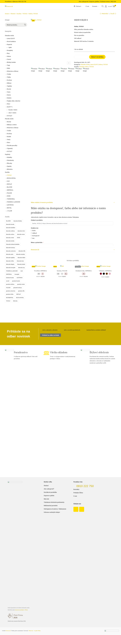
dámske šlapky (10, 264)
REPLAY (9, 184)
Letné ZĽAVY (94, 64)
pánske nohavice (10, 291)
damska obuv (21, 231)
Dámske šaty (20, 261)
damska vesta (21, 234)
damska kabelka (10, 227)
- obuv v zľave (12, 113)
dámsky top (21, 267)
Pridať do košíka (97, 57)
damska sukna (84, 66)
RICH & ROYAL (11, 178)
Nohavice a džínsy (12, 71)
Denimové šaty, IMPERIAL (84, 271)
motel (7, 281)
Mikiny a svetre (12, 124)
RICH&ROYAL (9, 297)
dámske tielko (21, 257)
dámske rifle (22, 251)
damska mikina (10, 231)
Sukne (101, 64)
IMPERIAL (10, 190)
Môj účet (113, 1)
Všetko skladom (58, 352)
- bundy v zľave (12, 110)
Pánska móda (9, 119)
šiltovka (15, 301)
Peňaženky (10, 160)
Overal (9, 59)
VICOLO (25, 13)
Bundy (9, 89)
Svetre (9, 95)
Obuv (8, 104)
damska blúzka (17, 221)
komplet (17, 274)
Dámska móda (85, 64)
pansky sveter (21, 284)
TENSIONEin (11, 199)
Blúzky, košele (11, 62)
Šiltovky (9, 163)
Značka (19, 13)
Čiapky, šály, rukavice (13, 101)
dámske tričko (10, 261)
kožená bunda (10, 277)
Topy (8, 65)
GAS (8, 181)
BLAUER (9, 187)
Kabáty (9, 98)
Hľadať (25, 25)
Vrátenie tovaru (105, 1)
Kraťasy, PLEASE (62, 271)
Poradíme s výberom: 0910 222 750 (15, 1)
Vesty (8, 92)
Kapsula (9, 44)
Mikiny (9, 83)
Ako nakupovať (83, 1)
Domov (7, 13)
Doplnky (7, 154)
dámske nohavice (11, 251)
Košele (9, 136)
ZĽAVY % (9, 107)
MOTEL (9, 208)
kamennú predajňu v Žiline (21, 609)
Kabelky (9, 157)
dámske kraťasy (10, 247)
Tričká (9, 74)
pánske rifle (21, 291)
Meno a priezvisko (36, 242)
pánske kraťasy (17, 287)
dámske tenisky (20, 254)
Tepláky (9, 86)
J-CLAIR (9, 211)
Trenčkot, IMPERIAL (40, 271)
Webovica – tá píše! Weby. (35, 630)
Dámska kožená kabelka (12, 244)
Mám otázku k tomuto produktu (42, 202)
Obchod (13, 13)
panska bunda (16, 281)
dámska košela (10, 241)
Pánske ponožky (12, 145)
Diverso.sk (8, 630)
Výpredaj (10, 148)
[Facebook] (75, 509)
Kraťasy (9, 80)
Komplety (10, 50)
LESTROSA (10, 205)
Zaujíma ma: (34, 228)
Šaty (8, 53)
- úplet (10, 47)
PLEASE (9, 193)
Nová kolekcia (11, 41)
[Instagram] (81, 509)
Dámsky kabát (21, 264)
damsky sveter (10, 237)
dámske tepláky (10, 257)
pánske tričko (9, 294)
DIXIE (8, 196)
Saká (8, 68)
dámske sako (9, 254)
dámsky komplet (10, 267)
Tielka (9, 77)
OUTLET (9, 116)
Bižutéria (10, 169)
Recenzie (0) (35, 250)
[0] (114, 6)
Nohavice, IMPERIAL (105, 271)
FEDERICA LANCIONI (13, 202)
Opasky (9, 166)
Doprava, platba (94, 1)
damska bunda (10, 224)
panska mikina (10, 284)
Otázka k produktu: (37, 220)
